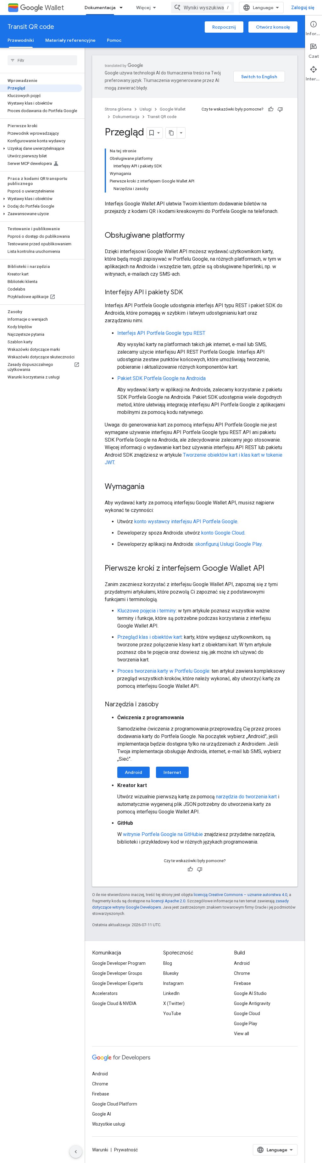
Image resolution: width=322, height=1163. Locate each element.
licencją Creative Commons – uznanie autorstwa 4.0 (240, 894)
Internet (172, 772)
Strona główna (118, 109)
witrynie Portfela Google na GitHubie (163, 834)
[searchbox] (42, 60)
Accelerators (105, 993)
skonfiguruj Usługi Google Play (228, 544)
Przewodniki (21, 40)
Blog (167, 963)
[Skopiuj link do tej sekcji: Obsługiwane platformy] (191, 236)
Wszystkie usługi (108, 1124)
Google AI (101, 1114)
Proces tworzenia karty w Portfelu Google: (163, 671)
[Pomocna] (270, 109)
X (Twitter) (174, 1003)
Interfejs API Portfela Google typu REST (161, 333)
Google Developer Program (119, 963)
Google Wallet (173, 109)
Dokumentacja (100, 7)
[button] (41, 148)
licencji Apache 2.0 (168, 901)
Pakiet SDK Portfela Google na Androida (161, 378)
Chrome (242, 973)
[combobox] (202, 7)
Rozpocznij (224, 27)
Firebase (242, 983)
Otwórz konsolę (273, 27)
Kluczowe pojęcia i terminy (146, 611)
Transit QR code (31, 27)
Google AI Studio (250, 993)
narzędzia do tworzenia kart (246, 797)
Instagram (173, 983)
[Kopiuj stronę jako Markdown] (171, 133)
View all (241, 1033)
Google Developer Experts (117, 983)
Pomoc (114, 40)
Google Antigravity (252, 1003)
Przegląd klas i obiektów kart (149, 637)
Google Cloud (247, 1013)
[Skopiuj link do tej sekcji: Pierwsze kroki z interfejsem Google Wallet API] (270, 569)
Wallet (54, 7)
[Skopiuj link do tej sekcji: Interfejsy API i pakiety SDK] (189, 292)
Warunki (100, 1149)
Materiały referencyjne (70, 40)
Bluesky (171, 973)
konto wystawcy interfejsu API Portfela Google (185, 521)
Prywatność (126, 1149)
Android (133, 772)
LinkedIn (171, 993)
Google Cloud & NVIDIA (114, 1003)
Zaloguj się (302, 7)
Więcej (143, 7)
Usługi (146, 109)
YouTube (172, 1013)
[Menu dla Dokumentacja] (122, 7)
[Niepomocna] (280, 109)
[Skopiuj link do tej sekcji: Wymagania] (150, 487)
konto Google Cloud (222, 533)
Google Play (245, 1023)
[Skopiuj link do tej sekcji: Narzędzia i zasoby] (164, 705)
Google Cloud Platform (114, 1103)
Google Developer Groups (117, 973)
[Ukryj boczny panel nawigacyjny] (75, 1151)
